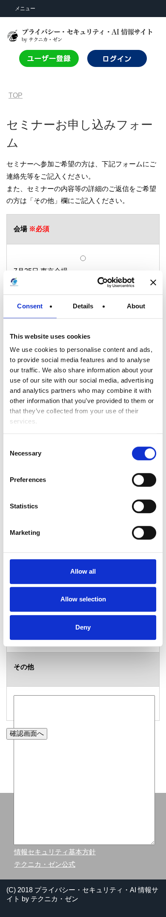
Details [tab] (83, 306)
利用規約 (27, 816)
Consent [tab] (30, 306)
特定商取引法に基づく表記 (55, 803)
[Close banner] (153, 282)
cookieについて (37, 828)
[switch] (143, 480)
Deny (83, 627)
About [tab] (136, 306)
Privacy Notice (36, 840)
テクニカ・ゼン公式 (44, 864)
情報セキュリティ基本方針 (55, 852)
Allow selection (83, 599)
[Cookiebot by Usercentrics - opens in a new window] (101, 282)
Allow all (83, 571)
